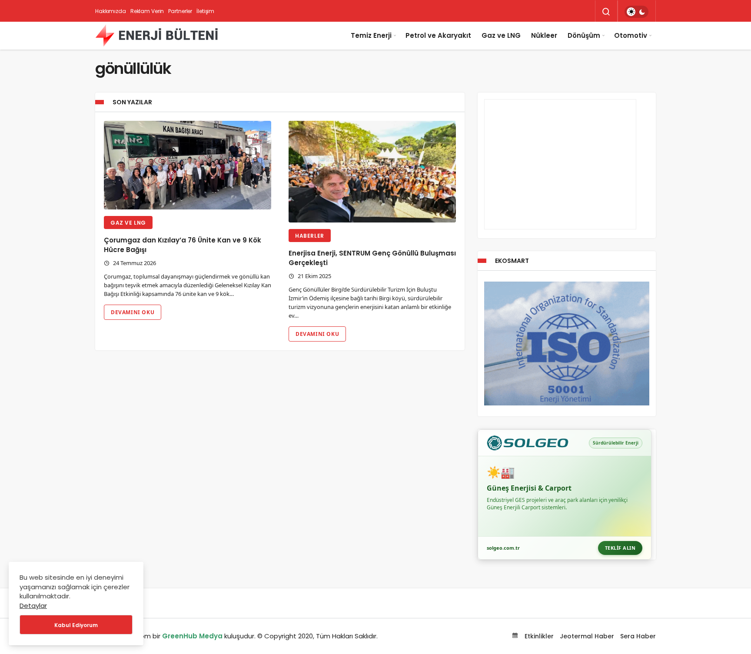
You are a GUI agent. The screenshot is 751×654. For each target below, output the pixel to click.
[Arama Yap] (606, 11)
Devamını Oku (132, 312)
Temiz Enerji (371, 35)
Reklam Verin (147, 11)
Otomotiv (630, 35)
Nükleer (544, 35)
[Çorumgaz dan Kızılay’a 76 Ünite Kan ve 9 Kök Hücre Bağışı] (187, 165)
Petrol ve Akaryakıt (438, 35)
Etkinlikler (538, 636)
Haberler (309, 235)
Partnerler (180, 11)
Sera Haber (638, 636)
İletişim (205, 11)
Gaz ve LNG (501, 35)
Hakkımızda (110, 11)
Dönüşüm (584, 35)
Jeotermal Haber (587, 636)
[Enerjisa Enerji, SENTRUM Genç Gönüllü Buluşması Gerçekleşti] (372, 172)
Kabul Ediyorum (76, 625)
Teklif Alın (620, 547)
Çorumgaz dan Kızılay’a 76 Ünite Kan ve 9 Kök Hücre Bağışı (182, 245)
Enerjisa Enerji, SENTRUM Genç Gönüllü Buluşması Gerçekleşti (372, 258)
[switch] (636, 12)
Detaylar (33, 605)
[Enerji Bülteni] (156, 36)
